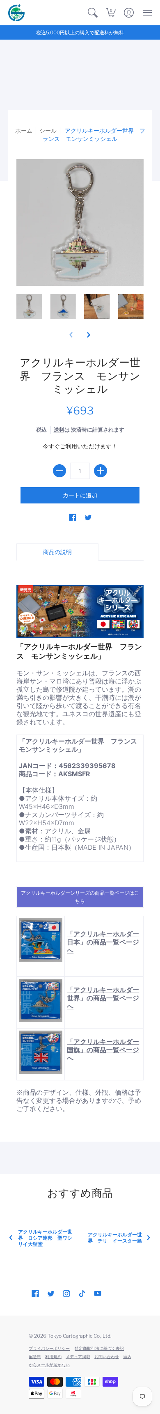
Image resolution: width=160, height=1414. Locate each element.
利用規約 (53, 1356)
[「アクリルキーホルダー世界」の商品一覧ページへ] (40, 1000)
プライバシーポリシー (49, 1348)
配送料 (35, 1356)
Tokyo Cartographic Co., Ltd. (79, 1336)
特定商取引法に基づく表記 (99, 1348)
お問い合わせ (106, 1356)
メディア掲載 (78, 1356)
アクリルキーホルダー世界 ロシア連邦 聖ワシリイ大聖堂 (45, 1238)
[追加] (100, 470)
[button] (93, 12)
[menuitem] (93, 12)
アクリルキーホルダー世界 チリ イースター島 (115, 1237)
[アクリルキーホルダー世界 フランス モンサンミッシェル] (29, 307)
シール (48, 130)
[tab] (57, 552)
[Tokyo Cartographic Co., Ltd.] (16, 12)
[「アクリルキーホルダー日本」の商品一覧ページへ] (40, 940)
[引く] (59, 470)
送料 (59, 430)
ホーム (23, 130)
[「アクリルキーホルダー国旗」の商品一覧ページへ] (40, 1052)
